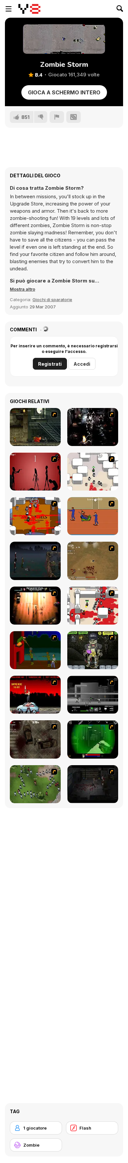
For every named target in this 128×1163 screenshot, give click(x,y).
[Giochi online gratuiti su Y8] (29, 9)
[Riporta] (57, 117)
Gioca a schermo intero (64, 92)
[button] (22, 289)
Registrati (50, 364)
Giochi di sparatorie (52, 299)
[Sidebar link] (8, 8)
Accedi (82, 364)
